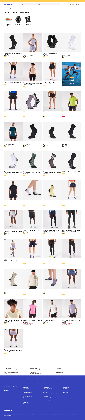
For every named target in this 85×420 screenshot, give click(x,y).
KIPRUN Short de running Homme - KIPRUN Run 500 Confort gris (13, 232)
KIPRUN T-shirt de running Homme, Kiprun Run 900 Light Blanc (52, 321)
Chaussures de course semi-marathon (62, 365)
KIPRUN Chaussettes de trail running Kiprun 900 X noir (71, 171)
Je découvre (72, 83)
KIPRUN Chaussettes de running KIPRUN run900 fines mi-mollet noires (13, 54)
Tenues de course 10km (7, 368)
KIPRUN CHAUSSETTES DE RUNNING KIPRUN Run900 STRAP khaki (32, 173)
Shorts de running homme (34, 372)
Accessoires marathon (18, 24)
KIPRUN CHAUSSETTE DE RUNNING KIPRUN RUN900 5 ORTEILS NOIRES (52, 54)
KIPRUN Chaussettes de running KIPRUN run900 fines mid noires (52, 144)
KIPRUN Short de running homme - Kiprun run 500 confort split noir (51, 113)
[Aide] (76, 4)
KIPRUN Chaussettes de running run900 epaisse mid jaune (52, 202)
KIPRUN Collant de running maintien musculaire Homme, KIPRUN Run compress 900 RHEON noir (70, 260)
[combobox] (78, 30)
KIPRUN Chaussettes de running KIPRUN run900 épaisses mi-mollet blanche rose (70, 55)
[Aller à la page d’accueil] (8, 4)
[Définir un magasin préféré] (70, 4)
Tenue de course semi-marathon (9, 365)
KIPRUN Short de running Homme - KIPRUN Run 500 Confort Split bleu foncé (71, 291)
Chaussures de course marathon (8, 25)
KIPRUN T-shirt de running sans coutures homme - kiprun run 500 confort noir (12, 202)
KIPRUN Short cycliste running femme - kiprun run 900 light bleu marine (32, 260)
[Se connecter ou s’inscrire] (78, 4)
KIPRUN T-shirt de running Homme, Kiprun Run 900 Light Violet (71, 321)
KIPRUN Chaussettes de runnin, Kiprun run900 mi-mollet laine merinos (12, 291)
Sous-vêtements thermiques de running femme (11, 369)
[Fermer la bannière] (80, 1)
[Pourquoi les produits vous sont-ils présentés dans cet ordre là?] (70, 30)
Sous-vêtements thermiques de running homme (37, 369)
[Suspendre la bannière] (79, 1)
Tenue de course (6, 367)
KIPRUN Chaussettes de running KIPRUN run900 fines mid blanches (13, 173)
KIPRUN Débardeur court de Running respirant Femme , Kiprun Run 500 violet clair (32, 55)
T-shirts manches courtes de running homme (11, 372)
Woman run (5, 373)
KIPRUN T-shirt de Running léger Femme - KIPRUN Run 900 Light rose (32, 321)
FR (73, 4)
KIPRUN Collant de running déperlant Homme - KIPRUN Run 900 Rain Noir (52, 260)
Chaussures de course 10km (60, 368)
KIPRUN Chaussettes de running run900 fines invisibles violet (51, 291)
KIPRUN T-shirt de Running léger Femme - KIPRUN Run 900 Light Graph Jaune (13, 321)
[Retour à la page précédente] (39, 359)
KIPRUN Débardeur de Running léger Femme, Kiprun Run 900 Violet (13, 261)
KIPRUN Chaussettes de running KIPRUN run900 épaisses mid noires (31, 144)
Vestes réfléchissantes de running (35, 368)
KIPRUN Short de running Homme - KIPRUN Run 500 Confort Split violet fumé (13, 351)
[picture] (13, 42)
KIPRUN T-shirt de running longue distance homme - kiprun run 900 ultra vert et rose (71, 113)
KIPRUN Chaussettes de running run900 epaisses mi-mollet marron (52, 173)
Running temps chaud (59, 372)
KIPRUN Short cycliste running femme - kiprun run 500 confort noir (32, 231)
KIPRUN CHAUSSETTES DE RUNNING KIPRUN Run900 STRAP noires (71, 144)
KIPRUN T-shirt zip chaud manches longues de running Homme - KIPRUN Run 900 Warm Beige (32, 291)
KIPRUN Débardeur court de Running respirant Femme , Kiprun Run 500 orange (32, 84)
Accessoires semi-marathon (60, 367)
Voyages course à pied (59, 369)
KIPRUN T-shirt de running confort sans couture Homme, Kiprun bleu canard (12, 144)
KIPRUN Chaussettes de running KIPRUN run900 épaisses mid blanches (31, 202)
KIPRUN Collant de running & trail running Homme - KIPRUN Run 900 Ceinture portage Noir (71, 231)
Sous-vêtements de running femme (35, 373)
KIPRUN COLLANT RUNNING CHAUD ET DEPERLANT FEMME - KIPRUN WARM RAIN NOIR (51, 231)
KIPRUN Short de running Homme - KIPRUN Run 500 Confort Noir (13, 113)
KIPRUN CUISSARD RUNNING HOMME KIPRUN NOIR (12, 82)
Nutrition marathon (28, 24)
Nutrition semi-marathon (34, 367)
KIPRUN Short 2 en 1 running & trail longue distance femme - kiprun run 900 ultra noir (52, 83)
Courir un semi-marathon (34, 365)
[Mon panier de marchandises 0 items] (80, 4)
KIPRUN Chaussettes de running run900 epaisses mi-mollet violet (32, 113)
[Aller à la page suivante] (46, 359)
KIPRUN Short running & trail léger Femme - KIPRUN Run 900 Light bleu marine (71, 202)
